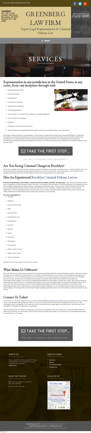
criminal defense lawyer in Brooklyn (50, 301)
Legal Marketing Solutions (38, 426)
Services (52, 360)
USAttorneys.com (56, 426)
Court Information (55, 365)
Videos (51, 362)
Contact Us (53, 367)
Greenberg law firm (33, 424)
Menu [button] (47, 40)
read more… (13, 365)
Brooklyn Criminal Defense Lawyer (54, 177)
